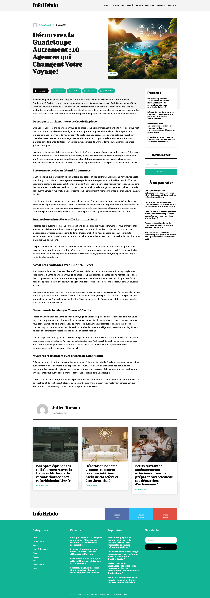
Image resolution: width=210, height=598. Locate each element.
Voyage (113, 74)
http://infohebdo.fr (59, 413)
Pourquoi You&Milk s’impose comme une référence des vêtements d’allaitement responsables (86, 541)
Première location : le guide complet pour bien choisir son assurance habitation (161, 139)
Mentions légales (135, 594)
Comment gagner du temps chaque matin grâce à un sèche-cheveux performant (85, 570)
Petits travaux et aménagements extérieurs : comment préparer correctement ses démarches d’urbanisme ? (161, 128)
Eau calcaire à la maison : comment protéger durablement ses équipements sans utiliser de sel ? (160, 235)
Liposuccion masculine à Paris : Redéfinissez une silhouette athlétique (83, 551)
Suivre (141, 509)
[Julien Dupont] (35, 25)
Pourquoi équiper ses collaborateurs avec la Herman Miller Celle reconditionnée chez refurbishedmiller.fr (158, 102)
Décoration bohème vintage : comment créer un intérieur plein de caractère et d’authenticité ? (161, 115)
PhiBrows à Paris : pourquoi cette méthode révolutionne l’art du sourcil (85, 561)
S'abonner (165, 509)
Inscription (161, 172)
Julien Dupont (45, 25)
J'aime (117, 509)
